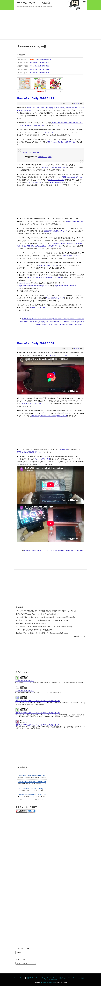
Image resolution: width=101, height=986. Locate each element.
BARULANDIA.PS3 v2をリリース (29, 452)
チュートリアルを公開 (42, 459)
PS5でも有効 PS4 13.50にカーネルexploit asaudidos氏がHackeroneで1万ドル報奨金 (45, 617)
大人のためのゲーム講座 (33, 3)
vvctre (56, 324)
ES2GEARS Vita (26, 321)
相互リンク (62, 978)
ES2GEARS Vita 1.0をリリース (60, 355)
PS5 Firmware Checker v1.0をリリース (61, 142)
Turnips (50, 324)
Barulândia (64, 449)
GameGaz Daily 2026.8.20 (24, 681)
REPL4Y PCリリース (56, 180)
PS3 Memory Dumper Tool (74, 550)
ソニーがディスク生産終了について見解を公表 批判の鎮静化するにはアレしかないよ (45, 611)
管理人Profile (30, 978)
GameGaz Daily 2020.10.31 (35, 343)
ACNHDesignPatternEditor (31, 319)
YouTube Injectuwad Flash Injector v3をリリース (45, 277)
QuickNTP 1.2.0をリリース (47, 265)
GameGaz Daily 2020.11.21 (35, 98)
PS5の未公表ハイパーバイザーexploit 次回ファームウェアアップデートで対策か (43, 626)
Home (16, 978)
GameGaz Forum (52, 978)
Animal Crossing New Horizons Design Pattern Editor (60, 319)
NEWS (76, 103)
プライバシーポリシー (50, 979)
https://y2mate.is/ (24, 283)
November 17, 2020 (44, 157)
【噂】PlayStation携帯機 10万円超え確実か (30, 623)
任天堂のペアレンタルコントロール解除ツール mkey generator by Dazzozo (42, 633)
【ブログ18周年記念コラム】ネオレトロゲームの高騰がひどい (37, 614)
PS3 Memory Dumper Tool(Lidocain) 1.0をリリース (49, 416)
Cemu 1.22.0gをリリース (55, 298)
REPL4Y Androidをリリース (72, 177)
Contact (22, 978)
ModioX (61, 550)
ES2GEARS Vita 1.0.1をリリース (55, 231)
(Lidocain (27, 550)
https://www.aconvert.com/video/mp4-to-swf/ (34, 286)
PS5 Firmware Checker (67, 321)
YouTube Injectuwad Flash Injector (71, 324)
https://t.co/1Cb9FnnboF (30, 152)
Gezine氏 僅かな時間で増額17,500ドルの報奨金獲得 (34, 630)
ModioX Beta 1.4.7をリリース (32, 403)
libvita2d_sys (37, 321)
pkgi (43, 321)
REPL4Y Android (56, 182)
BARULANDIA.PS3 (38, 550)
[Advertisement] (50, 25)
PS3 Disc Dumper (52, 321)
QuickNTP (80, 321)
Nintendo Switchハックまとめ (76, 978)
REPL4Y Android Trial (34, 182)
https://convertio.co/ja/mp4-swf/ (65, 286)
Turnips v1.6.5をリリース (70, 256)
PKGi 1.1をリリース (52, 132)
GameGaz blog (40, 978)
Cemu (81, 319)
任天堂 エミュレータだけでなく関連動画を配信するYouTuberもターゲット (41, 620)
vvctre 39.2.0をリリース (38, 307)
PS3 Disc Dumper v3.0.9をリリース (54, 167)
